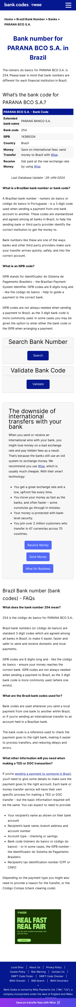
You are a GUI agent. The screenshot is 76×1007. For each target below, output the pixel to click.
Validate (38, 384)
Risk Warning (38, 971)
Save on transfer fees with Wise (36, 1002)
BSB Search (37, 980)
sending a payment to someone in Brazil (43, 774)
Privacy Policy (54, 967)
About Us (34, 967)
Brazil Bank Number (30, 19)
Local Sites (17, 967)
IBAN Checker (17, 980)
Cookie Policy (17, 971)
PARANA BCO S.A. (17, 24)
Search (38, 355)
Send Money (38, 557)
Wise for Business (38, 568)
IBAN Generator (59, 980)
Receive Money (38, 545)
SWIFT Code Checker (51, 976)
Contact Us (58, 971)
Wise (54, 155)
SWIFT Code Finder (22, 976)
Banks (52, 19)
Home (8, 19)
